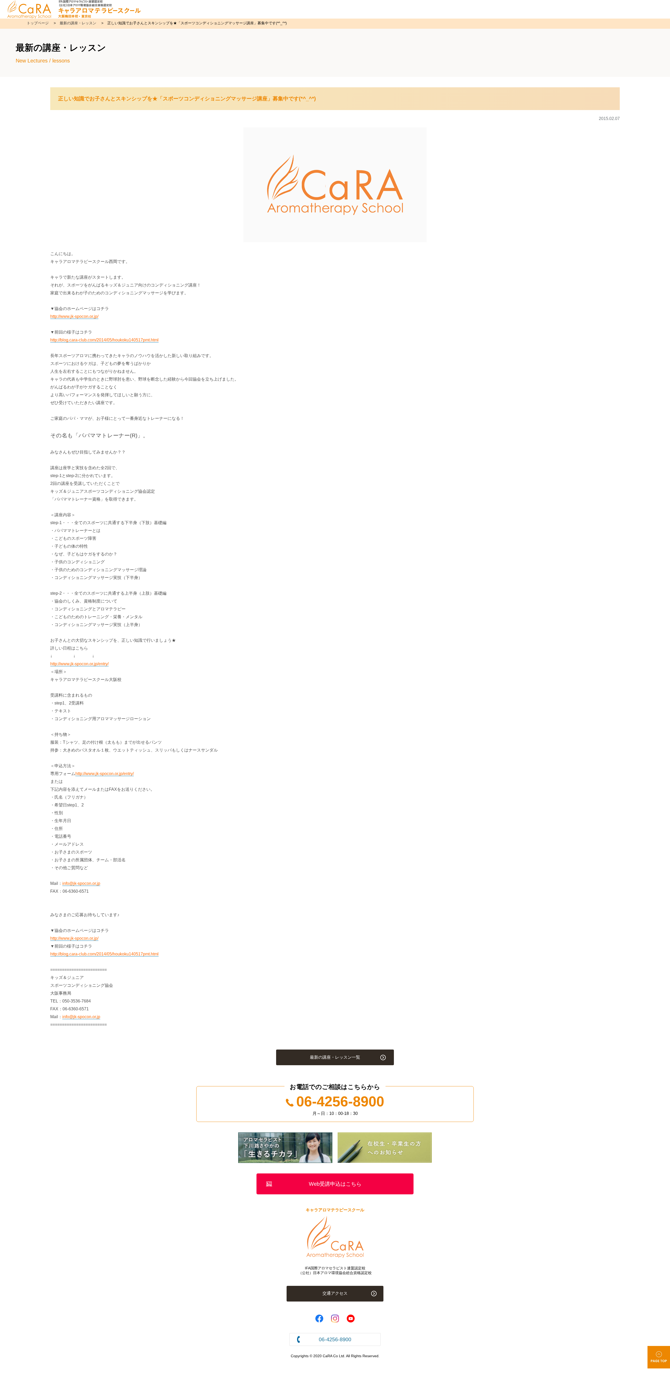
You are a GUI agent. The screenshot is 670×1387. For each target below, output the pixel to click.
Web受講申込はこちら (335, 1184)
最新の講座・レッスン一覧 (335, 1057)
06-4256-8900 (340, 1101)
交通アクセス (335, 1293)
